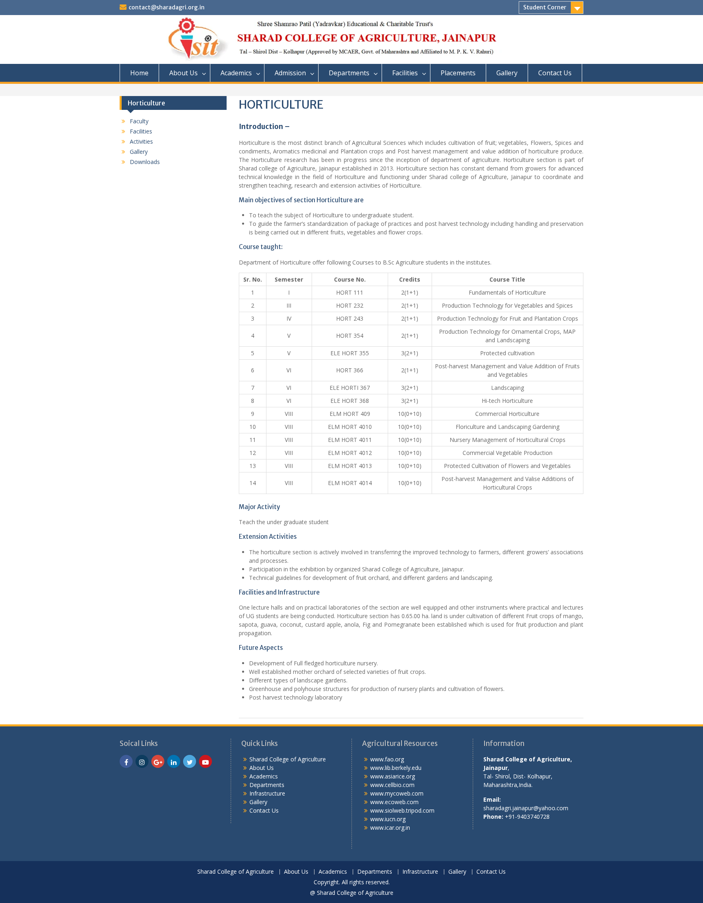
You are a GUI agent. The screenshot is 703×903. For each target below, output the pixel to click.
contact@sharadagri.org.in (167, 7)
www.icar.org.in (390, 827)
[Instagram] (141, 761)
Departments (349, 72)
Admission (290, 72)
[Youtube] (205, 761)
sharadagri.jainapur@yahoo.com (525, 808)
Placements (458, 72)
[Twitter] (189, 761)
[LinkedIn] (173, 761)
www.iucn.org (388, 819)
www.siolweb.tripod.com (402, 810)
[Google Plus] (157, 761)
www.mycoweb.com (397, 793)
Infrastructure (267, 793)
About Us (183, 72)
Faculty (139, 121)
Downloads (145, 162)
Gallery (506, 72)
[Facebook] (126, 761)
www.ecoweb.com (394, 802)
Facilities (405, 72)
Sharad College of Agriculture (287, 759)
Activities (141, 141)
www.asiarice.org (392, 776)
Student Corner (544, 7)
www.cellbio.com (392, 785)
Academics (236, 72)
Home (139, 72)
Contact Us (555, 72)
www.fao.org (387, 759)
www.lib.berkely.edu (395, 768)
